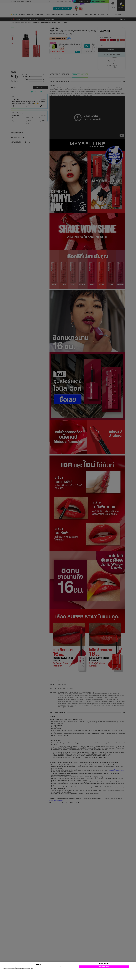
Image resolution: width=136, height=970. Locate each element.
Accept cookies (104, 967)
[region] (68, 966)
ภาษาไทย (30, 968)
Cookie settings (104, 963)
